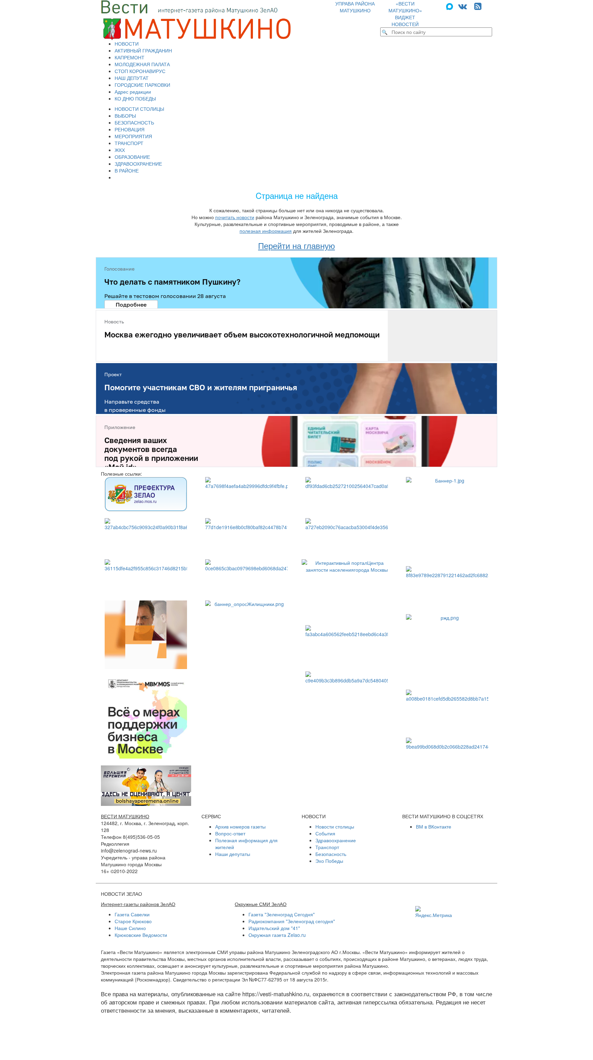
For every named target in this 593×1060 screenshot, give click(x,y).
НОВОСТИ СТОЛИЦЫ (139, 108)
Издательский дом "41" (274, 928)
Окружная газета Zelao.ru (277, 934)
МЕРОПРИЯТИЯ (133, 136)
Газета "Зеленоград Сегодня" (281, 914)
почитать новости (234, 217)
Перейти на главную (296, 245)
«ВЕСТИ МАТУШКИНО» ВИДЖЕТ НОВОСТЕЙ (405, 13)
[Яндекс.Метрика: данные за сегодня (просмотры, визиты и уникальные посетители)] (433, 912)
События (325, 833)
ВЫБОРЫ (125, 115)
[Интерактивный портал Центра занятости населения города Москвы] (347, 589)
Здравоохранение (335, 840)
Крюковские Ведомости (141, 934)
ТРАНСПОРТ (129, 143)
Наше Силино (130, 928)
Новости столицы (334, 826)
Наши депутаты (232, 853)
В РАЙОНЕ (127, 170)
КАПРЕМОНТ (129, 57)
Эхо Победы (329, 860)
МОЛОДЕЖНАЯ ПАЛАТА (142, 64)
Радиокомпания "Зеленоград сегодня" (291, 921)
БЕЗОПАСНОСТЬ (134, 122)
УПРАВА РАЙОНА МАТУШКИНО (355, 7)
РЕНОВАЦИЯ (129, 129)
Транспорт (327, 847)
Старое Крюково (133, 921)
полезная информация (266, 230)
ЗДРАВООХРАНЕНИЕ (138, 163)
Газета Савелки (132, 914)
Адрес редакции (133, 91)
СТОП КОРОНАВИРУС (140, 71)
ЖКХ (120, 149)
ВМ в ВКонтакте (433, 826)
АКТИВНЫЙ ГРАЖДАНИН (143, 50)
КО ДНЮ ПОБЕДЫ (135, 98)
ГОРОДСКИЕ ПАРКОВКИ (142, 84)
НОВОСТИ (127, 43)
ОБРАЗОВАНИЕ (132, 156)
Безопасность (330, 853)
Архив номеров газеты (240, 826)
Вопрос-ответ (230, 833)
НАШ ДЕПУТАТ (132, 77)
